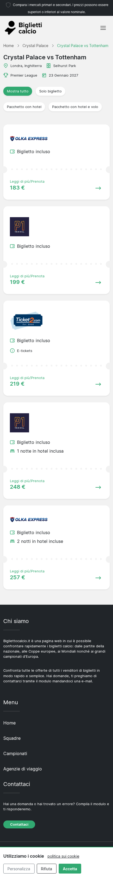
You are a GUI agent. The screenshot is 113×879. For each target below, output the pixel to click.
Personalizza (18, 868)
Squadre (12, 738)
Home (9, 723)
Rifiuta (46, 868)
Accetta (70, 868)
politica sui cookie (63, 856)
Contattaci (19, 824)
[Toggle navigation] (103, 28)
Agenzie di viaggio (22, 769)
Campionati (15, 753)
